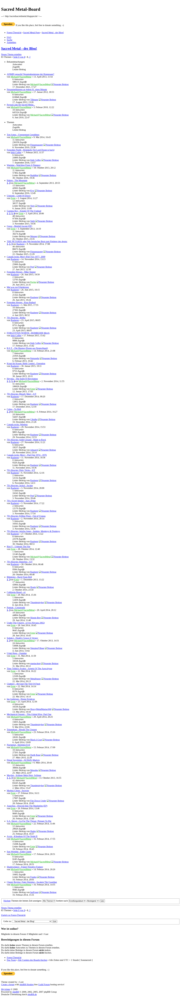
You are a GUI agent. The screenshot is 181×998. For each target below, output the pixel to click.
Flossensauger (36, 145)
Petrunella (34, 358)
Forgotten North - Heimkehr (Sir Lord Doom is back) (30, 150)
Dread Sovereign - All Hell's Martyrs (23, 760)
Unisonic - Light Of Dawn (19, 195)
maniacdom (35, 663)
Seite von (19, 57)
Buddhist (34, 175)
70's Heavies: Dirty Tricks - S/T (21, 470)
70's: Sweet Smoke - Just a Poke (21, 501)
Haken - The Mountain (17, 180)
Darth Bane (35, 755)
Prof (32, 267)
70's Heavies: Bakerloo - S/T (20, 562)
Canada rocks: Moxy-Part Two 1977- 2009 (26, 257)
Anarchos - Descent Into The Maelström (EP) (27, 806)
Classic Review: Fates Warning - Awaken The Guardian (32, 882)
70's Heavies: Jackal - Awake (20, 485)
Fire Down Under (38, 801)
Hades (33, 831)
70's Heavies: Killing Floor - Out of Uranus (26, 516)
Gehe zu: (7, 921)
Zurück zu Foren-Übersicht (13, 915)
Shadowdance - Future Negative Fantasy (25, 867)
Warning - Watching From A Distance (23, 165)
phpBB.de (32, 994)
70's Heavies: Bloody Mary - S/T (21, 394)
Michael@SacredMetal (21, 77)
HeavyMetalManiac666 (40, 709)
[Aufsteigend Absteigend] (95, 901)
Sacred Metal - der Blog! (53, 32)
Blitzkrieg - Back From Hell (19, 577)
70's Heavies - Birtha (16, 318)
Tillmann (34, 99)
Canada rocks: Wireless (17, 424)
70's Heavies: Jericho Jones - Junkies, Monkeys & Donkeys (33, 531)
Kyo (32, 190)
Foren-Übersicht (14, 32)
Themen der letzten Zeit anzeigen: (26, 901)
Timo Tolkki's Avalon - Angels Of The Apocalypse (29, 668)
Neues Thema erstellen (11, 54)
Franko (33, 877)
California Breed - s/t (16, 592)
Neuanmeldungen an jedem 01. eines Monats (27, 89)
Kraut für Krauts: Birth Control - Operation (26, 363)
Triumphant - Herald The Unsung (22, 729)
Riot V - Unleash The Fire (18, 546)
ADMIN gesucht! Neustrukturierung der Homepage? (30, 74)
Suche (9, 40)
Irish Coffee (16, 152)
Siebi (32, 221)
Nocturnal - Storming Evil (18, 745)
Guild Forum (44, 984)
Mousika (34, 770)
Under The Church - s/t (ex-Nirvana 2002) (26, 623)
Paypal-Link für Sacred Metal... (21, 105)
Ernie (13, 198)
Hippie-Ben (35, 618)
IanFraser (34, 892)
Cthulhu (33, 419)
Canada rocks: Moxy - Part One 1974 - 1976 (27, 455)
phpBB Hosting (27, 984)
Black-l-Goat (36, 740)
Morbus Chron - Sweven (18, 790)
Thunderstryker (37, 602)
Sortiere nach (62, 901)
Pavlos (33, 282)
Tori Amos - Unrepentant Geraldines (23, 134)
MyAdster (5, 989)
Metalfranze (35, 679)
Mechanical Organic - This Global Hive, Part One (29, 714)
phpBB (15, 992)
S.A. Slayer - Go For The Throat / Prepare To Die (29, 821)
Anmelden (11, 42)
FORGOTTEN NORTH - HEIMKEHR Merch (28, 333)
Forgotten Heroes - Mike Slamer (21, 272)
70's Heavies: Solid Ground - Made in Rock (26, 440)
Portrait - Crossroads (16, 607)
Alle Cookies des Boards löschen (32, 960)
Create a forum (7, 984)
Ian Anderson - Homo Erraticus (21, 699)
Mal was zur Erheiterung (18, 287)
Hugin (33, 587)
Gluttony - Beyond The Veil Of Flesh (23, 684)
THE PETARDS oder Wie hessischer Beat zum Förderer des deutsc (37, 241)
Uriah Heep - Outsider (17, 653)
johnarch (34, 450)
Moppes (33, 236)
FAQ (9, 37)
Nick (32, 206)
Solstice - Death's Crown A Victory (22, 638)
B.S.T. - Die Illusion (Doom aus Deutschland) (27, 348)
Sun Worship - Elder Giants (19, 851)
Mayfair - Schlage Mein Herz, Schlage (24, 775)
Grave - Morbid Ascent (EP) (19, 226)
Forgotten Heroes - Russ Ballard (21, 302)
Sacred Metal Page (31, 32)
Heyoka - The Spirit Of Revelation (22, 379)
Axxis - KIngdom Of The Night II (22, 836)
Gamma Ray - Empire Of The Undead (24, 211)
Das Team (11, 960)
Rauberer (20, 244)
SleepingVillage (37, 648)
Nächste (7, 901)
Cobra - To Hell (14, 409)
